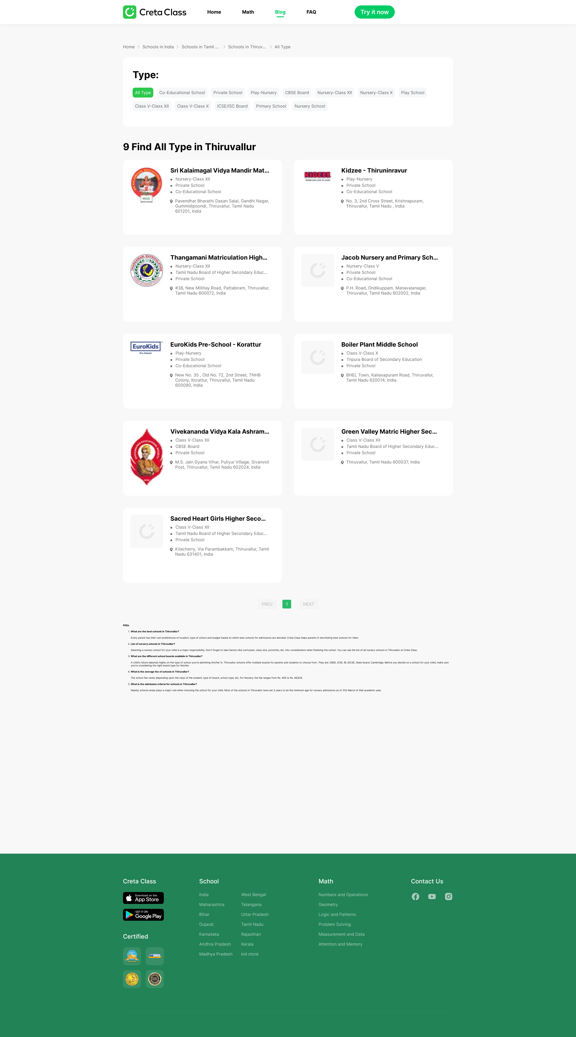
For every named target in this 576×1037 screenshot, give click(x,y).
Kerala (247, 944)
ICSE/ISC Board (232, 106)
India (204, 894)
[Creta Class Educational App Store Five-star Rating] (132, 956)
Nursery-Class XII (334, 92)
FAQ (311, 12)
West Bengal (253, 894)
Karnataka (209, 934)
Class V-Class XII (152, 106)
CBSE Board (297, 92)
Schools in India (158, 46)
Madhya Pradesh (216, 954)
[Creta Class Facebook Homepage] (415, 896)
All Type (283, 46)
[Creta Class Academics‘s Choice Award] (155, 979)
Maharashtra (211, 904)
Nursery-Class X (376, 92)
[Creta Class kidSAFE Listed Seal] (155, 956)
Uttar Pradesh (255, 914)
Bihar (204, 914)
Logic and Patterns (337, 914)
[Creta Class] (154, 12)
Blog (280, 12)
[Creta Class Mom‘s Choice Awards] (132, 979)
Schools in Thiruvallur (247, 46)
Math (248, 12)
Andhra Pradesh (215, 944)
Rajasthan (251, 934)
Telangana (251, 904)
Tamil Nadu (252, 924)
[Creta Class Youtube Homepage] (432, 896)
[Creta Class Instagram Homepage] (448, 896)
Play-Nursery (264, 92)
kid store (249, 954)
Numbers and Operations (343, 894)
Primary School (271, 106)
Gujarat (206, 924)
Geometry (328, 904)
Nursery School (310, 106)
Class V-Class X (193, 106)
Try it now (374, 12)
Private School (227, 92)
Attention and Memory (341, 944)
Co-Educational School (182, 92)
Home (214, 12)
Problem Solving (335, 924)
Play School (412, 92)
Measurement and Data (342, 934)
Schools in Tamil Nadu (201, 46)
